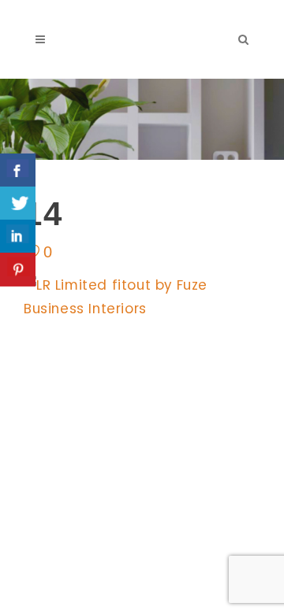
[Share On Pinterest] (18, 270)
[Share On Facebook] (18, 170)
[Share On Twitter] (18, 203)
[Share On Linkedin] (18, 236)
